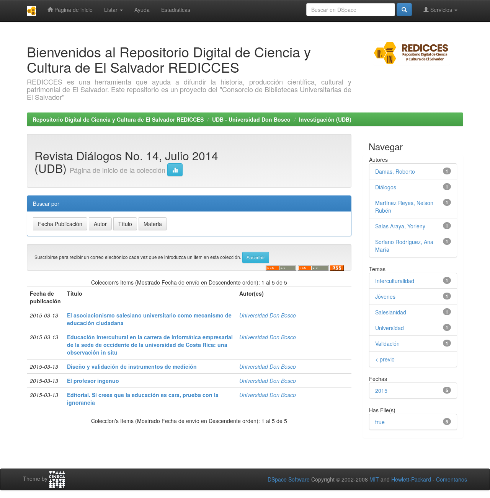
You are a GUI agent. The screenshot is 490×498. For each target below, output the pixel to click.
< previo (385, 359)
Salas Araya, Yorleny (400, 226)
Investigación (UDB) (325, 119)
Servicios (441, 9)
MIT (374, 479)
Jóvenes (385, 296)
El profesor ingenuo (93, 380)
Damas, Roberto (395, 171)
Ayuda (142, 9)
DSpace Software (289, 479)
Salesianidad (390, 312)
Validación (387, 343)
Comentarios (451, 479)
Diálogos (385, 187)
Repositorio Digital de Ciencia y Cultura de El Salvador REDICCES (118, 119)
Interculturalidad (394, 281)
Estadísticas (175, 9)
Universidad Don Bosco (267, 315)
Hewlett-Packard (411, 479)
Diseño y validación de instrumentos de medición (132, 366)
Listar (111, 9)
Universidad (389, 328)
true (380, 422)
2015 (381, 390)
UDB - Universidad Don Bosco (251, 119)
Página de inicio (73, 9)
